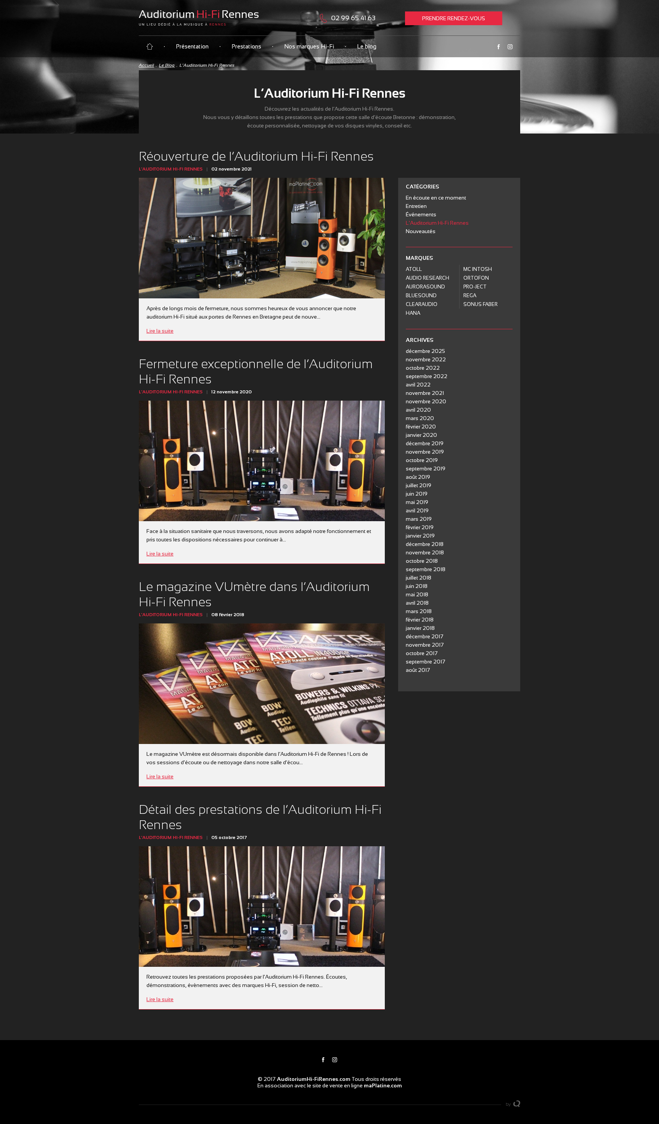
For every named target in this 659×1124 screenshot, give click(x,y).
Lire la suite (160, 331)
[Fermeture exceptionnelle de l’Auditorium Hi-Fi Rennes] (262, 461)
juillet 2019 (418, 485)
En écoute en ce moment (436, 198)
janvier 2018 (420, 628)
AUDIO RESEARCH (427, 278)
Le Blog (167, 65)
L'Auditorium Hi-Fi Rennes (171, 169)
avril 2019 (417, 510)
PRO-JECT (475, 287)
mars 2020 (420, 418)
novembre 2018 (425, 552)
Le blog (366, 46)
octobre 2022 (423, 368)
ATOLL (414, 269)
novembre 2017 (425, 645)
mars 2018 (419, 611)
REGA (469, 295)
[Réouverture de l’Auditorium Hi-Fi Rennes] (262, 238)
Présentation (192, 46)
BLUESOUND (421, 295)
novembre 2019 (425, 452)
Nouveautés (421, 231)
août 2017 (418, 670)
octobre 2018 (422, 561)
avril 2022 (418, 385)
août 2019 (418, 477)
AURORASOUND (425, 287)
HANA (413, 313)
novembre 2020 (426, 401)
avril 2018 (417, 603)
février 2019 (420, 527)
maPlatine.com (383, 1085)
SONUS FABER (480, 304)
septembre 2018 (425, 569)
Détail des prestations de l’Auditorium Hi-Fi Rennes (260, 817)
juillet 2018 (418, 578)
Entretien (416, 206)
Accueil (146, 65)
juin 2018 (417, 586)
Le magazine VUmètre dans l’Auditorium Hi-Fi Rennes (254, 594)
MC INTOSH (477, 269)
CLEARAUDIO (421, 304)
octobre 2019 (422, 460)
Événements (421, 214)
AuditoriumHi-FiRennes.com (313, 1079)
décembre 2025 (425, 351)
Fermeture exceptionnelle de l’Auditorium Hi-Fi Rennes (256, 371)
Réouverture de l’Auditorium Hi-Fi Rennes (256, 156)
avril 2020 (418, 410)
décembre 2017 (425, 636)
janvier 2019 (420, 536)
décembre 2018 (425, 544)
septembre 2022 (426, 376)
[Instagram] (509, 47)
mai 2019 (417, 502)
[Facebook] (498, 47)
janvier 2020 (421, 435)
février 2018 (420, 620)
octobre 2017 (422, 653)
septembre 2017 (425, 662)
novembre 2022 (426, 359)
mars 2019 (419, 519)
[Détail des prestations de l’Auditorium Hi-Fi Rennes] (262, 906)
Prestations (246, 46)
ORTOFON (476, 278)
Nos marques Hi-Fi (309, 46)
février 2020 (421, 427)
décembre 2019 (425, 443)
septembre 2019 (425, 468)
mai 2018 (417, 594)
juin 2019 (417, 494)
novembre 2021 (425, 393)
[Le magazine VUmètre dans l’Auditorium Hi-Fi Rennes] (262, 683)
